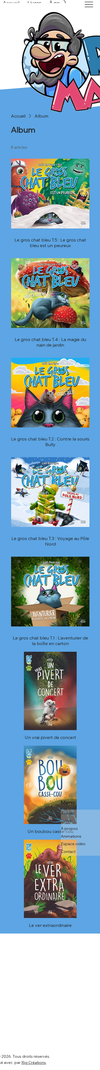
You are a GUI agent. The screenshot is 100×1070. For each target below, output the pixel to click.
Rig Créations (33, 1062)
